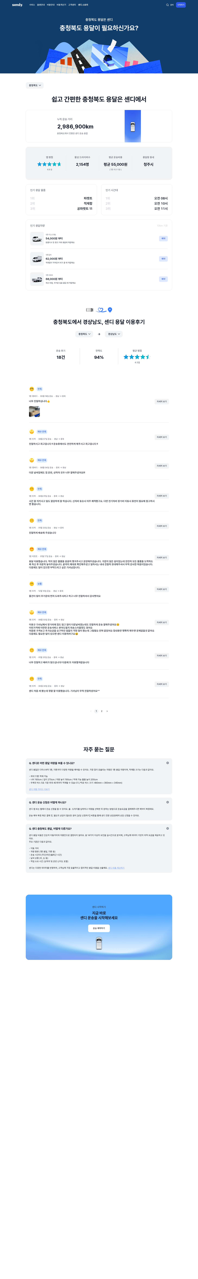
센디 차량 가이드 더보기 (39, 789)
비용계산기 (61, 5)
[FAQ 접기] (167, 763)
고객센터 (72, 5)
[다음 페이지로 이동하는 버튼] (107, 711)
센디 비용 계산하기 (116, 868)
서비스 (32, 5)
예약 (163, 238)
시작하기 (180, 5)
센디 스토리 (83, 5)
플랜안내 (41, 5)
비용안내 (51, 5)
